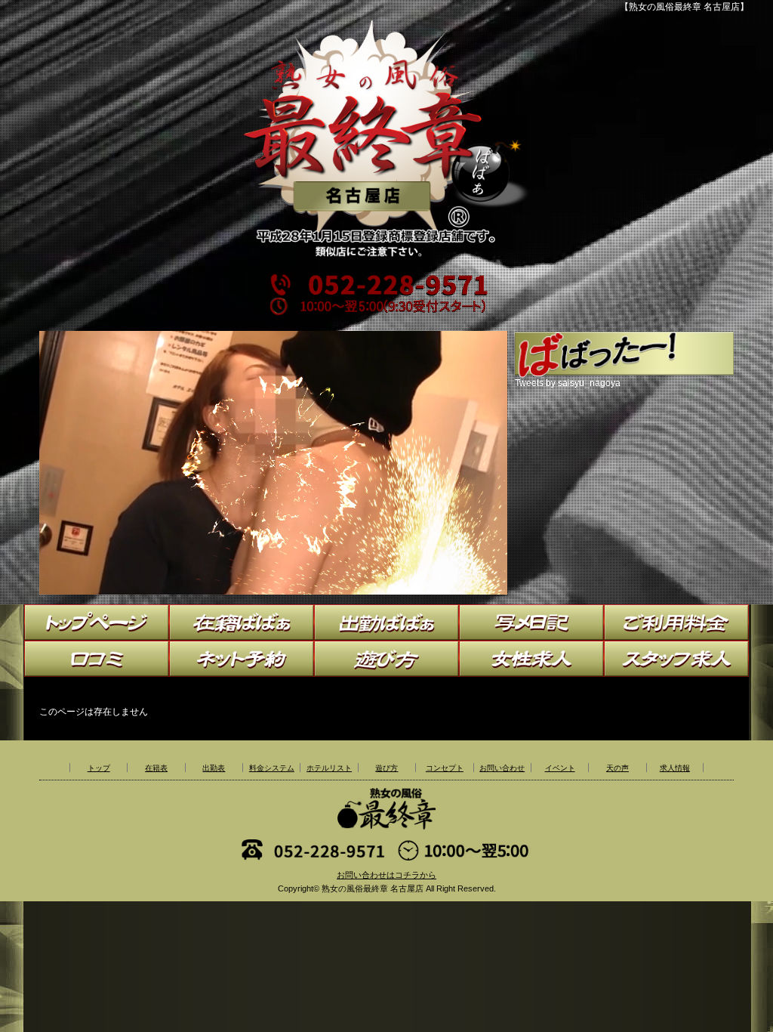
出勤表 (213, 768)
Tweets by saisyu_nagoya (568, 383)
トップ (99, 768)
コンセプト (444, 768)
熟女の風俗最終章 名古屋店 (372, 888)
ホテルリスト (329, 768)
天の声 (617, 768)
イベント (560, 768)
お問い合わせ (502, 768)
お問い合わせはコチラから (386, 874)
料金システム (271, 768)
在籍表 (156, 768)
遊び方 (386, 768)
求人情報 (675, 768)
